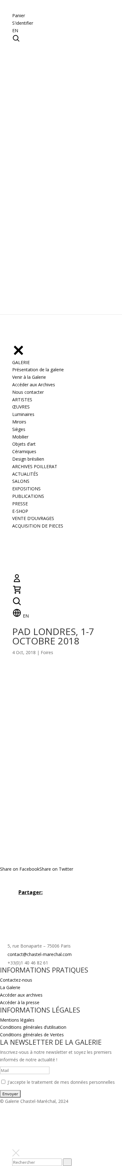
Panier (18, 15)
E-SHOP (20, 511)
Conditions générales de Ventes (32, 1035)
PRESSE (20, 504)
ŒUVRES (21, 407)
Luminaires (23, 414)
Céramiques (24, 451)
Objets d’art (24, 444)
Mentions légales (17, 1020)
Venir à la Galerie (29, 377)
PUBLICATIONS (28, 496)
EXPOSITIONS (26, 489)
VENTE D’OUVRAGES (33, 518)
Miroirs (19, 422)
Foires (47, 652)
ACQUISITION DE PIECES (37, 526)
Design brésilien (28, 459)
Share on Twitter (56, 869)
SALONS (20, 481)
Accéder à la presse (19, 1002)
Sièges (18, 429)
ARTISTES (22, 400)
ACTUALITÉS (25, 474)
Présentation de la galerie (38, 370)
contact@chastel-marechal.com (40, 954)
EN (15, 30)
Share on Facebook (19, 869)
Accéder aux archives (21, 995)
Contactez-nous (16, 980)
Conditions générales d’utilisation (33, 1027)
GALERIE (21, 362)
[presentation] (67, 1162)
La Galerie (10, 987)
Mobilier (20, 437)
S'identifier (22, 23)
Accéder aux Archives (33, 385)
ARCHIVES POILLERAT (34, 466)
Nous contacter (28, 392)
